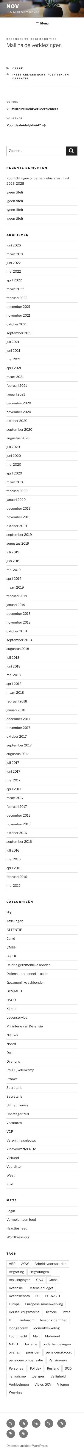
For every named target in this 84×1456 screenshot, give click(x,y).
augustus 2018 (17, 649)
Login (10, 1211)
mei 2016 (13, 859)
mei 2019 (13, 570)
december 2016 (18, 815)
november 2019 (18, 517)
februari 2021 (16, 386)
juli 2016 (12, 850)
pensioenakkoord (59, 1352)
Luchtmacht (18, 1336)
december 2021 (18, 307)
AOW (25, 1264)
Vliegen (63, 1385)
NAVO (13, 1344)
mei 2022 (13, 271)
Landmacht (26, 1320)
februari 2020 (17, 491)
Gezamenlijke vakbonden (25, 983)
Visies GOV (42, 1385)
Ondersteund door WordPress (27, 1445)
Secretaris (14, 1088)
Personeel (16, 1368)
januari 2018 (15, 710)
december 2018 (18, 614)
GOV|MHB (14, 991)
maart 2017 (15, 798)
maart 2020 (15, 482)
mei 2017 (13, 780)
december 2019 (18, 509)
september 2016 (19, 842)
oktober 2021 (16, 324)
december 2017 (18, 719)
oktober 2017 (16, 737)
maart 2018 (15, 693)
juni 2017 (13, 771)
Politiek (55, 74)
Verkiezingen (19, 1385)
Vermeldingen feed (21, 1220)
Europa (14, 1304)
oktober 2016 (16, 833)
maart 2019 (15, 587)
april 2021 (13, 368)
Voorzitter (14, 1167)
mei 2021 (13, 359)
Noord (11, 1044)
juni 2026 (13, 245)
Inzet (66, 1312)
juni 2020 (13, 456)
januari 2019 (15, 605)
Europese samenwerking (44, 1304)
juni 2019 (13, 561)
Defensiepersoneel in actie (27, 974)
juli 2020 (13, 447)
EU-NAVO (52, 1296)
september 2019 (19, 535)
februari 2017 (16, 807)
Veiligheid (58, 1376)
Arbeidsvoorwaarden (50, 1264)
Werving (15, 1392)
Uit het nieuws (17, 1105)
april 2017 (13, 789)
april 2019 (14, 579)
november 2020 (18, 412)
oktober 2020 (16, 421)
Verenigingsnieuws (21, 1140)
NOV (12, 6)
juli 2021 (12, 342)
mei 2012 (13, 886)
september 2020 (19, 430)
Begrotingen (39, 1272)
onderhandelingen (57, 1344)
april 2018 (14, 684)
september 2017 (19, 745)
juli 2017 (12, 763)
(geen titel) (14, 192)
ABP (12, 1264)
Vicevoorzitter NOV (21, 1149)
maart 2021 (15, 377)
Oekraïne (30, 1344)
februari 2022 (16, 298)
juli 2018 (12, 658)
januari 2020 (16, 500)
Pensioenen (58, 1360)
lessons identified (53, 1320)
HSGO (11, 1000)
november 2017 (18, 728)
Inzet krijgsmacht (29, 74)
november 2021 (18, 315)
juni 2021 (13, 351)
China (53, 1280)
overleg (14, 1352)
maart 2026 (15, 254)
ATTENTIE (14, 930)
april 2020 (14, 473)
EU (37, 1296)
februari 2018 (16, 701)
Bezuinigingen (20, 1280)
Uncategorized (17, 1114)
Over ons (13, 1061)
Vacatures (14, 1123)
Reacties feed (16, 1228)
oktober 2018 (16, 631)
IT (10, 1320)
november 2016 (18, 824)
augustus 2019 (17, 543)
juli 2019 (12, 552)
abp (9, 912)
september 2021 (19, 333)
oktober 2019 (16, 526)
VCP (9, 1132)
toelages (38, 1376)
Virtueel (12, 1158)
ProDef (11, 1079)
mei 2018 (13, 675)
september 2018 (19, 640)
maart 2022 (15, 289)
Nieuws (12, 1035)
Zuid (9, 1184)
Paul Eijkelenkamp (20, 1070)
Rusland (53, 1368)
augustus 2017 (17, 754)
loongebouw (18, 1328)
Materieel (52, 1336)
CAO (39, 1280)
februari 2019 (16, 596)
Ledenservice (16, 1018)
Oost (10, 1053)
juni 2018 (13, 666)
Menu (44, 23)
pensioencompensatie (26, 1360)
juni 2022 (13, 263)
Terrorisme (17, 1376)
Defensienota (19, 1296)
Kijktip (11, 1009)
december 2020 (18, 403)
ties (53, 39)
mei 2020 (13, 465)
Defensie (16, 1288)
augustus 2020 (18, 438)
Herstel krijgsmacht (24, 1312)
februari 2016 (16, 877)
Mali (36, 1336)
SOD (68, 1368)
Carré (17, 68)
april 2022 (14, 280)
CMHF (11, 947)
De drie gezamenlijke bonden (28, 965)
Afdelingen (14, 921)
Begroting (16, 1272)
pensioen (33, 1352)
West (10, 1175)
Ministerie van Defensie (24, 1026)
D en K (11, 956)
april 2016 (14, 868)
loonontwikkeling (46, 1328)
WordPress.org (18, 1237)
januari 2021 (15, 394)
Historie (51, 1312)
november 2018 (18, 622)
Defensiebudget (40, 1288)
